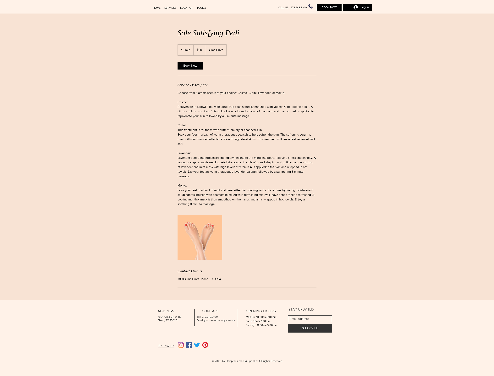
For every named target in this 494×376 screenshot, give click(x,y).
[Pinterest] (205, 345)
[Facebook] (189, 345)
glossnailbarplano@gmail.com (219, 320)
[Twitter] (197, 345)
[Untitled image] (200, 237)
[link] (190, 66)
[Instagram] (181, 345)
